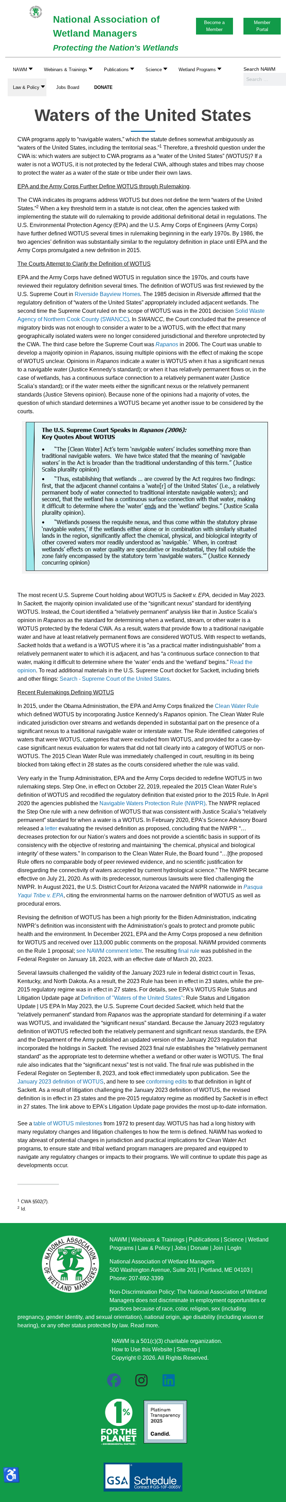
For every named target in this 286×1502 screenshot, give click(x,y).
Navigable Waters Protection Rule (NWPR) (152, 803)
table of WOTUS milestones (67, 1123)
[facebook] (114, 1380)
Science (234, 1240)
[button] (66, 69)
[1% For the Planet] (118, 1419)
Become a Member (214, 26)
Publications (204, 1240)
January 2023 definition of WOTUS (60, 1082)
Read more (144, 1325)
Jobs (180, 1248)
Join (218, 1248)
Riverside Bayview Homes (107, 294)
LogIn (234, 1248)
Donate (199, 1248)
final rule (189, 951)
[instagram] (141, 1380)
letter (51, 828)
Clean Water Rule (237, 706)
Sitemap (186, 1349)
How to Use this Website (142, 1349)
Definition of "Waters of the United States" (132, 998)
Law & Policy (154, 1248)
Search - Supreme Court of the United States (115, 679)
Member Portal (262, 26)
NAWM (118, 1240)
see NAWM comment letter (109, 951)
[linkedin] (168, 1380)
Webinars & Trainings (158, 1240)
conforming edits (166, 1082)
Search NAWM (259, 69)
